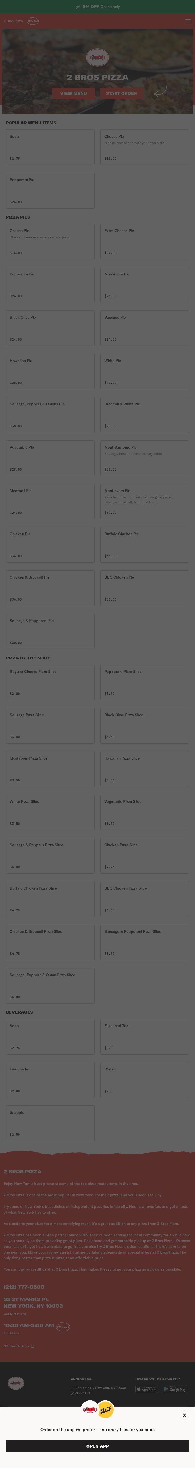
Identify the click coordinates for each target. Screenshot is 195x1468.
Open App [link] (97, 1446)
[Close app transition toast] (184, 1415)
